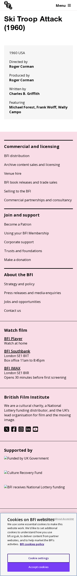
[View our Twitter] (6, 430)
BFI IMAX (12, 368)
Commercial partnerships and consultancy (38, 200)
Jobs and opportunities (22, 301)
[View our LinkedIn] (28, 430)
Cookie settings (38, 558)
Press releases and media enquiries (32, 292)
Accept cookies (38, 567)
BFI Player (13, 338)
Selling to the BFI (17, 191)
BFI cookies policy (32, 544)
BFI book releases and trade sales (30, 182)
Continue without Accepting (58, 518)
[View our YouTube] (35, 430)
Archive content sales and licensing (32, 164)
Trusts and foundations (23, 250)
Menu (61, 5)
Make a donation (17, 259)
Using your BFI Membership (26, 233)
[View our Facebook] (13, 430)
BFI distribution (16, 155)
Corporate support (19, 242)
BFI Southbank (17, 351)
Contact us (12, 310)
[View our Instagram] (21, 430)
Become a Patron (17, 224)
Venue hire (12, 173)
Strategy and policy (19, 284)
